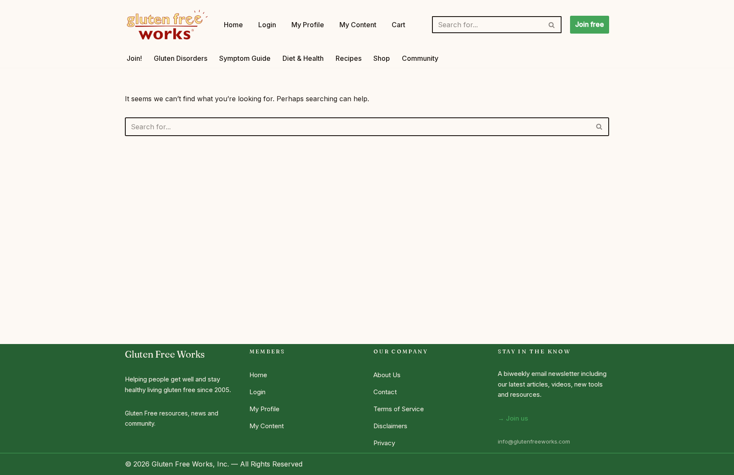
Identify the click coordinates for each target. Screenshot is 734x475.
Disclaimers (390, 426)
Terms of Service (398, 409)
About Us (387, 375)
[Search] (552, 24)
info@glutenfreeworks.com (534, 441)
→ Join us (513, 418)
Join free (589, 24)
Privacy (384, 443)
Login (267, 24)
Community (420, 58)
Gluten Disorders (180, 58)
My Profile (307, 24)
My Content (357, 24)
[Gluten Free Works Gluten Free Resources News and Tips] (167, 25)
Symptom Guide (245, 58)
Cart (398, 24)
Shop (381, 58)
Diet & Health (303, 58)
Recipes (348, 58)
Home (233, 24)
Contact (385, 392)
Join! (134, 58)
